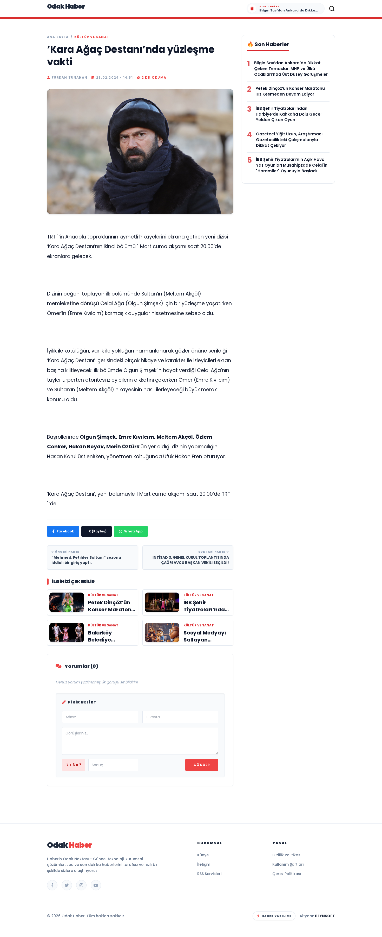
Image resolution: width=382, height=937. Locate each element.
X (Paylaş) (98, 531)
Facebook (65, 531)
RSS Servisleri (209, 873)
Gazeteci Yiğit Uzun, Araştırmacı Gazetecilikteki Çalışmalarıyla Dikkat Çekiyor (289, 139)
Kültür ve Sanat (91, 37)
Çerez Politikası (286, 873)
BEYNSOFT (325, 916)
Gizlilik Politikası (286, 855)
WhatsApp (133, 531)
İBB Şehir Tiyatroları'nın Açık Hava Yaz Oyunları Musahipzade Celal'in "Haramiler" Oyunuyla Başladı (291, 165)
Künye (203, 855)
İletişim (203, 864)
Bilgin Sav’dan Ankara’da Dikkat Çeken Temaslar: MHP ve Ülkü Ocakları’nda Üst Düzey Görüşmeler (291, 68)
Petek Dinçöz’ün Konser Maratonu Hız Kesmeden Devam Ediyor (290, 91)
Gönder (202, 765)
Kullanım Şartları (288, 864)
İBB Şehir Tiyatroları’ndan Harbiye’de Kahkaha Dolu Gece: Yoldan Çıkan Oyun (288, 114)
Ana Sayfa (58, 37)
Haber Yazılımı (276, 916)
